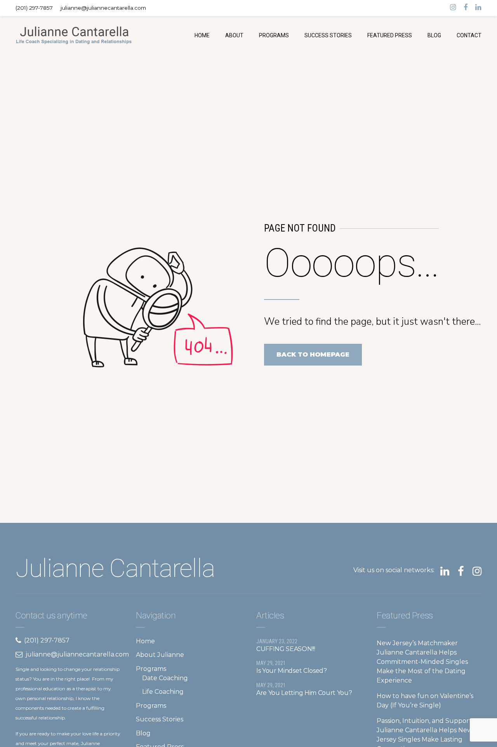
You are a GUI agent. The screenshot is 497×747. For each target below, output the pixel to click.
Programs (151, 668)
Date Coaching (165, 678)
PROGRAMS (274, 35)
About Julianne (160, 654)
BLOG (434, 35)
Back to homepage (312, 354)
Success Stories (159, 719)
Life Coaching (163, 691)
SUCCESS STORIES (328, 35)
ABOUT (234, 35)
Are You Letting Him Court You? (304, 693)
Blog (143, 733)
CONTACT (469, 35)
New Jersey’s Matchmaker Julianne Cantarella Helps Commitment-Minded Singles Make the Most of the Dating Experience (422, 661)
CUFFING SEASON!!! (285, 649)
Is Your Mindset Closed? (291, 670)
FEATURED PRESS (389, 35)
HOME (202, 35)
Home (145, 641)
